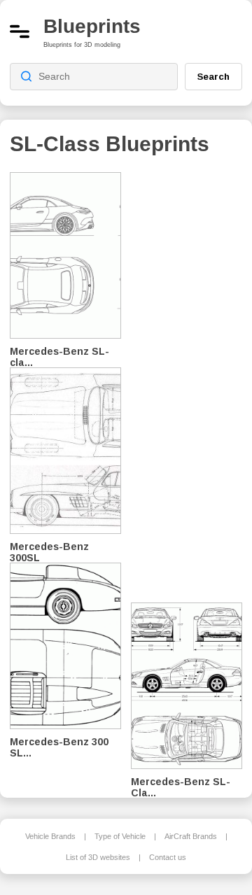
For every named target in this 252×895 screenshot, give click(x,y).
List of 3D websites (98, 857)
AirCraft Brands (190, 836)
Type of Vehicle (120, 836)
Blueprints (92, 26)
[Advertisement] (192, 378)
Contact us (167, 857)
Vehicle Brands (50, 836)
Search (213, 76)
